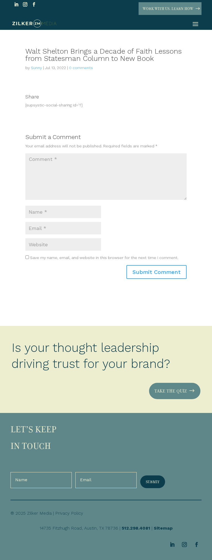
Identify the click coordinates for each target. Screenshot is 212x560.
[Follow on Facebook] (34, 4)
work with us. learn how (168, 8)
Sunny (36, 68)
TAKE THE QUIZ (170, 391)
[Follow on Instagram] (25, 4)
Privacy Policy (69, 513)
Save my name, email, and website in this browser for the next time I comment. (104, 257)
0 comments (81, 68)
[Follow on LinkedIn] (16, 4)
